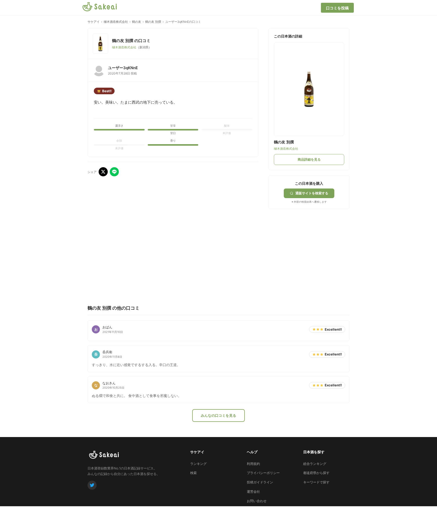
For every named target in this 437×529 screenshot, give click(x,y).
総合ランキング (314, 464)
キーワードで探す (316, 482)
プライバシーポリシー (263, 473)
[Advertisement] (306, 245)
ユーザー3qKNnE (123, 67)
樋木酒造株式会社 (116, 22)
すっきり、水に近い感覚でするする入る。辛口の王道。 (136, 365)
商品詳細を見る (309, 159)
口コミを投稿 (337, 8)
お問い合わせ (257, 501)
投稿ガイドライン (260, 482)
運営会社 (253, 491)
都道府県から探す (316, 473)
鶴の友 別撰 (153, 22)
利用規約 (253, 464)
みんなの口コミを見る (218, 415)
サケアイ (94, 22)
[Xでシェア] (103, 171)
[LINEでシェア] (114, 171)
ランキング (198, 464)
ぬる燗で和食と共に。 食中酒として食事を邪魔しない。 (136, 395)
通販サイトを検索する (311, 193)
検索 (193, 473)
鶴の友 (136, 22)
